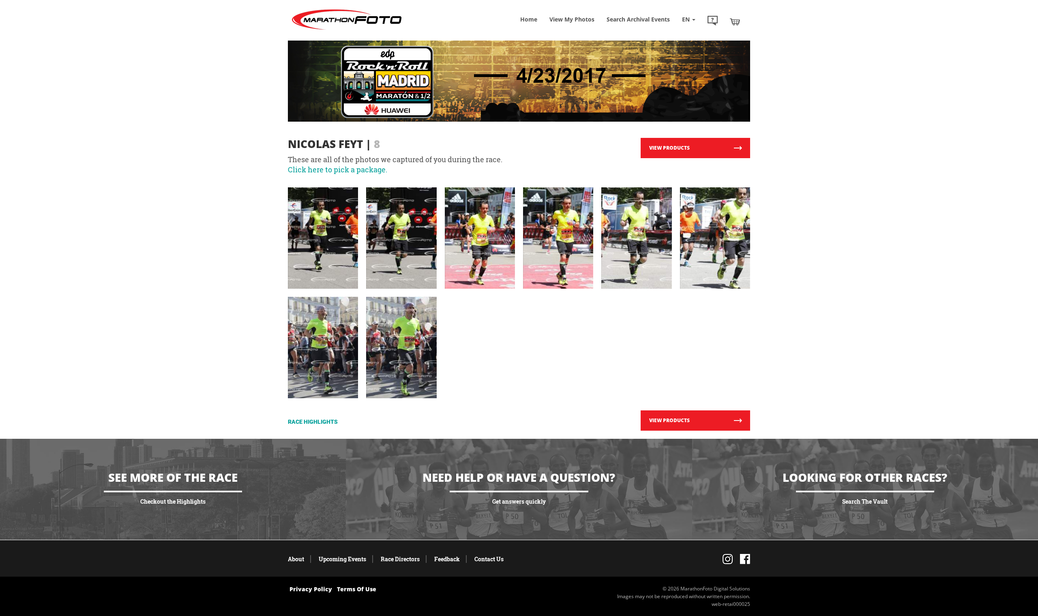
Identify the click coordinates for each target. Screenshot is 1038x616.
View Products (669, 147)
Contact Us (489, 559)
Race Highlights (313, 422)
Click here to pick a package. (337, 169)
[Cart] (735, 21)
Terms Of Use (356, 589)
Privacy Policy (311, 589)
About (296, 559)
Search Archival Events (638, 19)
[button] (712, 21)
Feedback (447, 559)
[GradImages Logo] (346, 30)
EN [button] (686, 19)
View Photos (571, 19)
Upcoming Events (342, 559)
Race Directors (400, 559)
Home (528, 19)
